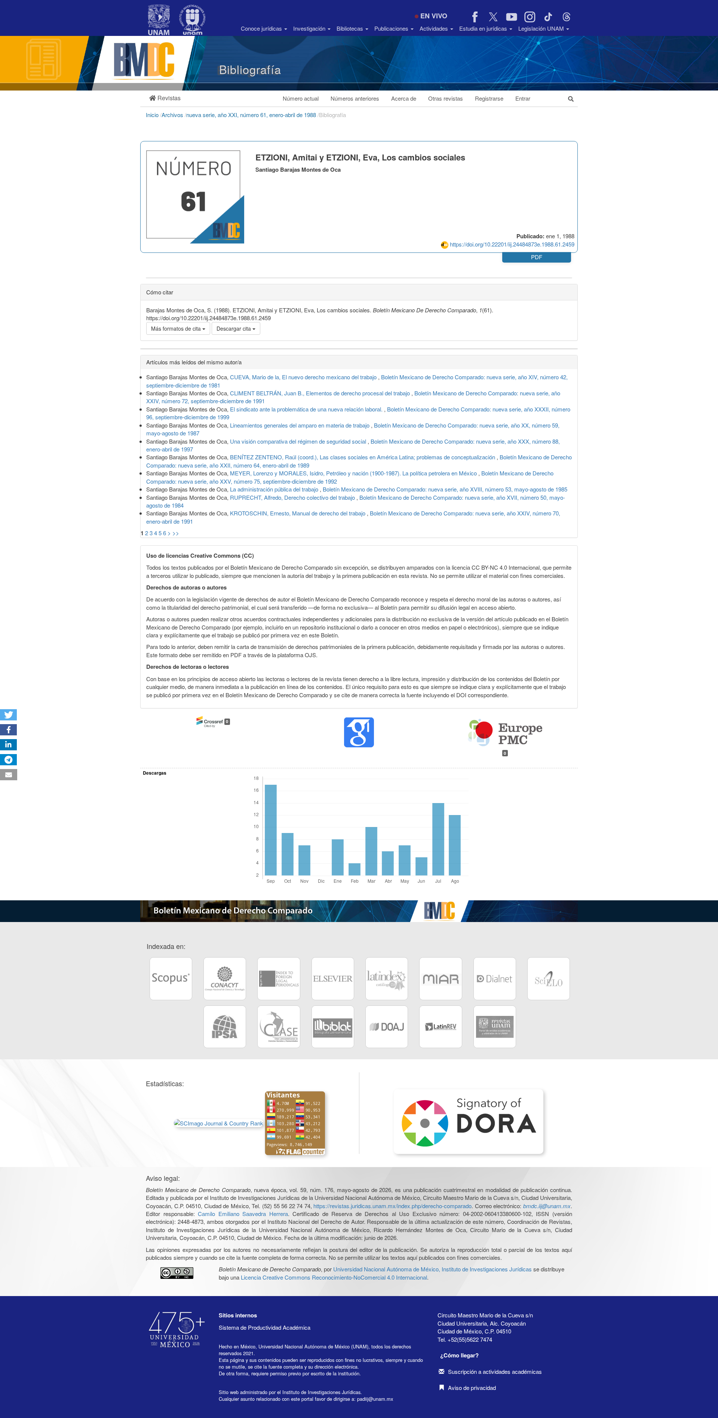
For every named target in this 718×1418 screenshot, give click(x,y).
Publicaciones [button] (392, 28)
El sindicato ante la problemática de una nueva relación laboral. (307, 409)
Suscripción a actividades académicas (495, 1371)
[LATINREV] (440, 1026)
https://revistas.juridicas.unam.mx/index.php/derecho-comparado (392, 1206)
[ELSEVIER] (333, 978)
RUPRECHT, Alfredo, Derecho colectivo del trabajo (293, 497)
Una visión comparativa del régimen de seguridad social (299, 441)
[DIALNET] (494, 978)
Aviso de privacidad (472, 1387)
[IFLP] (278, 978)
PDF (536, 257)
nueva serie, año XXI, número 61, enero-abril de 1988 (251, 115)
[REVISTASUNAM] (494, 1026)
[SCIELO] (548, 978)
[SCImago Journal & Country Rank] (218, 1122)
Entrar (522, 98)
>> (175, 533)
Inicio (153, 115)
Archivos (173, 115)
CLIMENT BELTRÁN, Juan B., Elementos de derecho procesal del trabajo (320, 393)
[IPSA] (224, 1026)
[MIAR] (440, 978)
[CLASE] (278, 1026)
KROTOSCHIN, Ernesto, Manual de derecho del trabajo (298, 513)
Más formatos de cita (176, 328)
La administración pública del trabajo (275, 489)
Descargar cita (234, 328)
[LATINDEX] (386, 978)
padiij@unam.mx (375, 1398)
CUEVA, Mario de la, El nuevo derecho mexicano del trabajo (304, 377)
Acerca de (403, 98)
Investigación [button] (310, 28)
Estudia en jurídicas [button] (484, 28)
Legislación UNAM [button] (541, 28)
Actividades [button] (434, 28)
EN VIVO (433, 16)
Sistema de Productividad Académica (264, 1327)
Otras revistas (445, 98)
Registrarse (489, 98)
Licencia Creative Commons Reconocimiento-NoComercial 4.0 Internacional (334, 1277)
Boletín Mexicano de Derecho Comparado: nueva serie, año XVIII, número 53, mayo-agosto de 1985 (445, 489)
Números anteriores (355, 98)
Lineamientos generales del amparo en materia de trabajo (300, 425)
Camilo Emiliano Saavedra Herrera (243, 1214)
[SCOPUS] (171, 978)
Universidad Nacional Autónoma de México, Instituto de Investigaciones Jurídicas (432, 1269)
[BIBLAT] (333, 1026)
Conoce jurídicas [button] (262, 28)
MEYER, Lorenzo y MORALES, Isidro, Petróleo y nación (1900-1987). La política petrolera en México (354, 473)
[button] (165, 98)
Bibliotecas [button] (351, 28)
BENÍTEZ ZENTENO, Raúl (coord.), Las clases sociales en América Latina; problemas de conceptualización (363, 457)
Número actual (301, 98)
